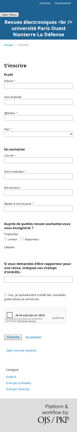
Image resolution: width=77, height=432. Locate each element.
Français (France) (17, 389)
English (11, 377)
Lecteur (12, 239)
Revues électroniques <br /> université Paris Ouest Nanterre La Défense (38, 28)
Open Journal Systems (21, 350)
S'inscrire (44, 3)
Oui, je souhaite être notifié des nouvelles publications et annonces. (35, 297)
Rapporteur (31, 239)
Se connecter (63, 3)
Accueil (8, 45)
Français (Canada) (18, 383)
